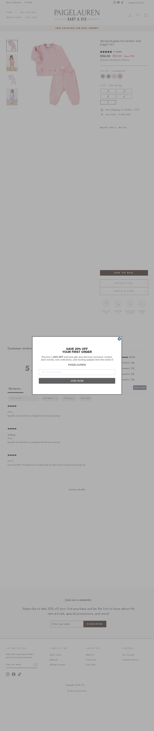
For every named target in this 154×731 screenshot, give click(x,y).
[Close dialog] (119, 338)
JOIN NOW (77, 380)
